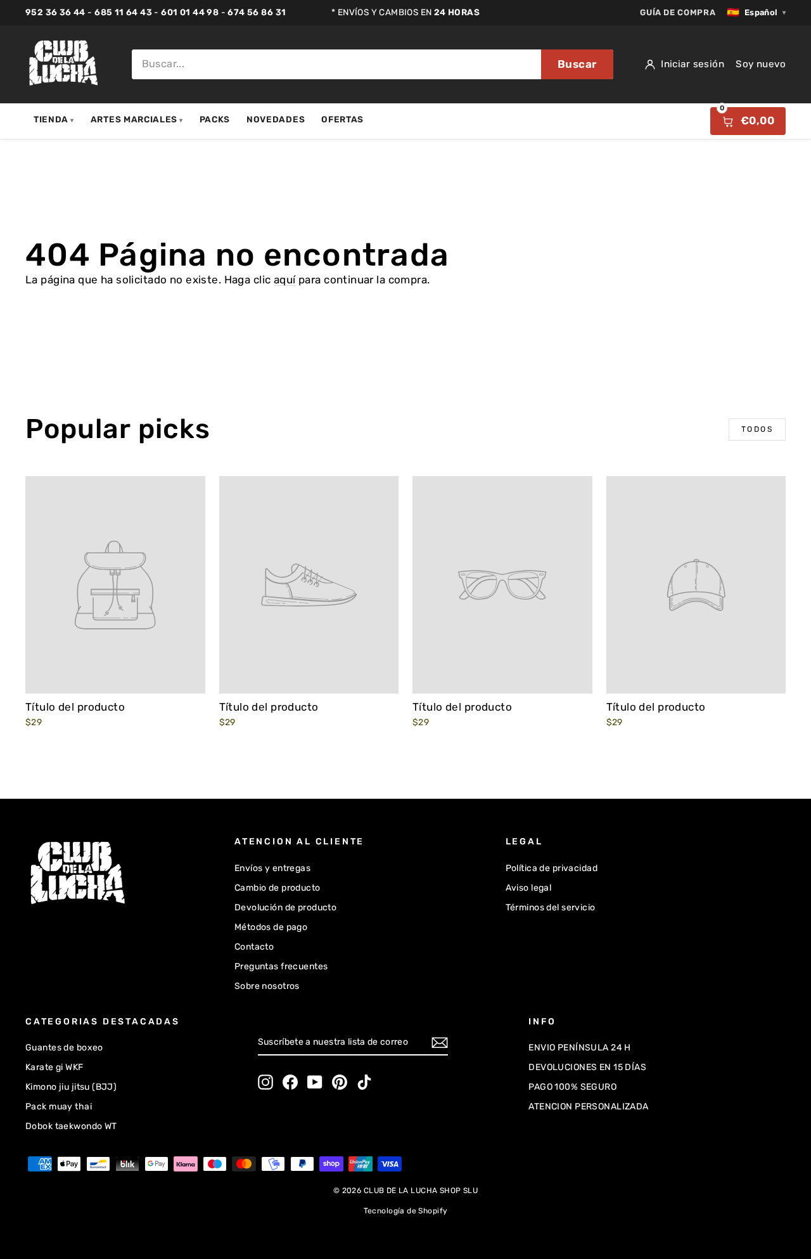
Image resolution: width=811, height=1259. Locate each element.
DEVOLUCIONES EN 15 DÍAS (587, 1067)
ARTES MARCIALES (137, 119)
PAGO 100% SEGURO (572, 1086)
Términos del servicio (551, 907)
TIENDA (54, 119)
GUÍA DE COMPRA (677, 12)
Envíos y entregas (272, 868)
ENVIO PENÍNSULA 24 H (579, 1047)
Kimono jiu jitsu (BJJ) (71, 1086)
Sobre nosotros (267, 986)
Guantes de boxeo (64, 1047)
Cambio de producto (277, 887)
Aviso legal (529, 887)
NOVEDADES (275, 119)
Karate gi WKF (54, 1067)
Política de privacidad (551, 868)
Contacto (254, 946)
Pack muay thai (58, 1106)
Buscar (577, 64)
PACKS (215, 119)
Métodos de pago (270, 927)
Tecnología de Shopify (406, 1210)
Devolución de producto (285, 907)
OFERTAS (342, 119)
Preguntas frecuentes (281, 966)
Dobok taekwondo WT (71, 1126)
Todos (757, 429)
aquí (285, 279)
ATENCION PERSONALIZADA (588, 1106)
